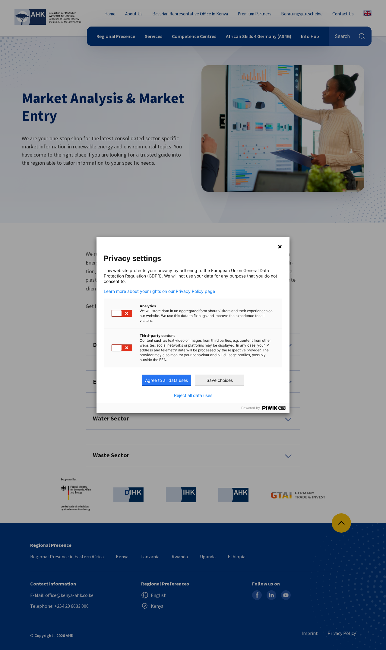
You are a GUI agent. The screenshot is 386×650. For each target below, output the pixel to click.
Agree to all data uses (166, 380)
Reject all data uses (193, 395)
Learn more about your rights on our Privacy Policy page (159, 291)
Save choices (220, 380)
